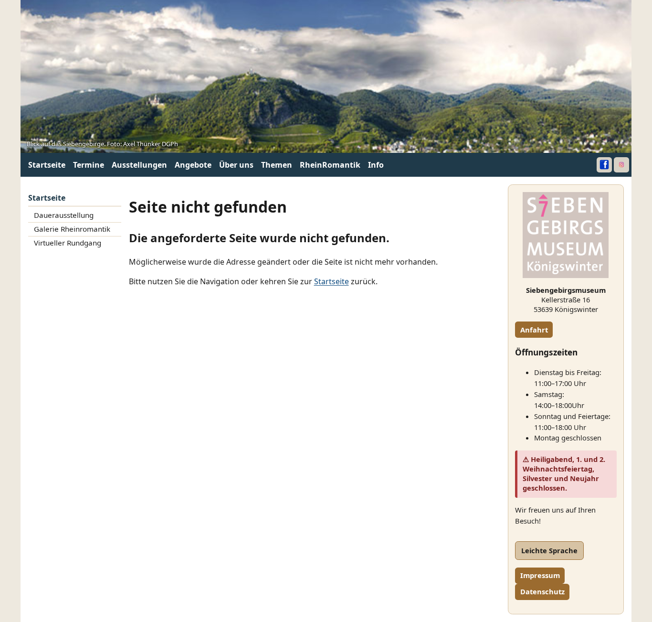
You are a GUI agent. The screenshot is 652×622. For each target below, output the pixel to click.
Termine (88, 165)
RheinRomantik (330, 165)
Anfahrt (534, 329)
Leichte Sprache (549, 550)
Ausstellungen (139, 165)
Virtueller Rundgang (67, 242)
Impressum (540, 575)
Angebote (193, 165)
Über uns (236, 165)
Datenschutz (542, 591)
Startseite (46, 165)
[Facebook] (604, 164)
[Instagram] (621, 164)
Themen (276, 165)
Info (376, 165)
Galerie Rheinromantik (72, 229)
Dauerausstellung (64, 215)
